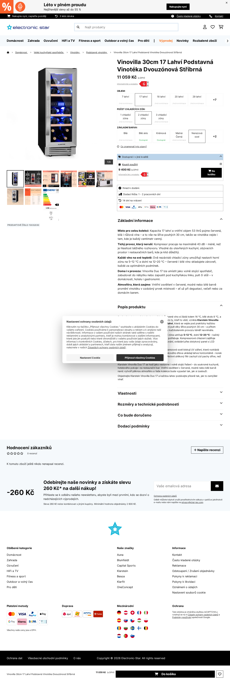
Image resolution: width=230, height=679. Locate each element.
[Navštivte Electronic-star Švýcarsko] (132, 613)
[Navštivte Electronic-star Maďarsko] (139, 620)
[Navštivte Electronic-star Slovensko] (126, 620)
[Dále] (227, 40)
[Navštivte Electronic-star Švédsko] (132, 628)
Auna (120, 554)
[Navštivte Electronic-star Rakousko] (126, 613)
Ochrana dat (14, 658)
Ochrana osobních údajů (165, 496)
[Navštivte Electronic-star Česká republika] (132, 620)
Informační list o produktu (127, 84)
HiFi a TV (12, 571)
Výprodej (166, 40)
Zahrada (12, 560)
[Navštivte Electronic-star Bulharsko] (126, 628)
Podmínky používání (181, 617)
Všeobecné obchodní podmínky (48, 658)
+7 (215, 99)
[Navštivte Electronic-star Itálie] (146, 613)
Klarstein (122, 571)
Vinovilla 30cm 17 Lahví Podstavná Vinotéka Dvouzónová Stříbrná (148, 52)
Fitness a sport (16, 576)
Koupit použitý (130, 164)
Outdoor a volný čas (20, 581)
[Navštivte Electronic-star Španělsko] (119, 620)
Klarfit (121, 581)
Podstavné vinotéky (97, 52)
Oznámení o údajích (184, 587)
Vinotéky (75, 52)
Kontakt (219, 16)
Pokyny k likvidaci (183, 581)
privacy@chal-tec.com (192, 502)
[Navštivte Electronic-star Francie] (139, 613)
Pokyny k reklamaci (184, 576)
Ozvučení (13, 565)
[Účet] (205, 27)
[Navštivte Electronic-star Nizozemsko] (119, 636)
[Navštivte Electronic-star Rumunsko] (119, 628)
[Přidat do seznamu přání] (219, 674)
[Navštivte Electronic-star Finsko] (139, 628)
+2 (215, 136)
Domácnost (21, 52)
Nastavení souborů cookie (189, 592)
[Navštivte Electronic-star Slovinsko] (132, 636)
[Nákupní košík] (221, 27)
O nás (77, 658)
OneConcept (125, 587)
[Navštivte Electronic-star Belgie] (146, 628)
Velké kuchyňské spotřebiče (49, 52)
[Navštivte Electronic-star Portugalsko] (126, 636)
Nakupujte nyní (178, 6)
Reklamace (179, 565)
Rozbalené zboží (205, 40)
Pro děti (12, 587)
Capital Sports (126, 565)
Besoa (121, 576)
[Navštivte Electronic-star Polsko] (146, 620)
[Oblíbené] (213, 27)
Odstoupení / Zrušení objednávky (193, 571)
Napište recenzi (208, 450)
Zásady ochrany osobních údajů (203, 615)
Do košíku (168, 674)
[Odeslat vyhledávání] (78, 27)
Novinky (183, 40)
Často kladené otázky (189, 16)
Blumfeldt (123, 560)
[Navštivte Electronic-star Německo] (119, 613)
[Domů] (11, 52)
